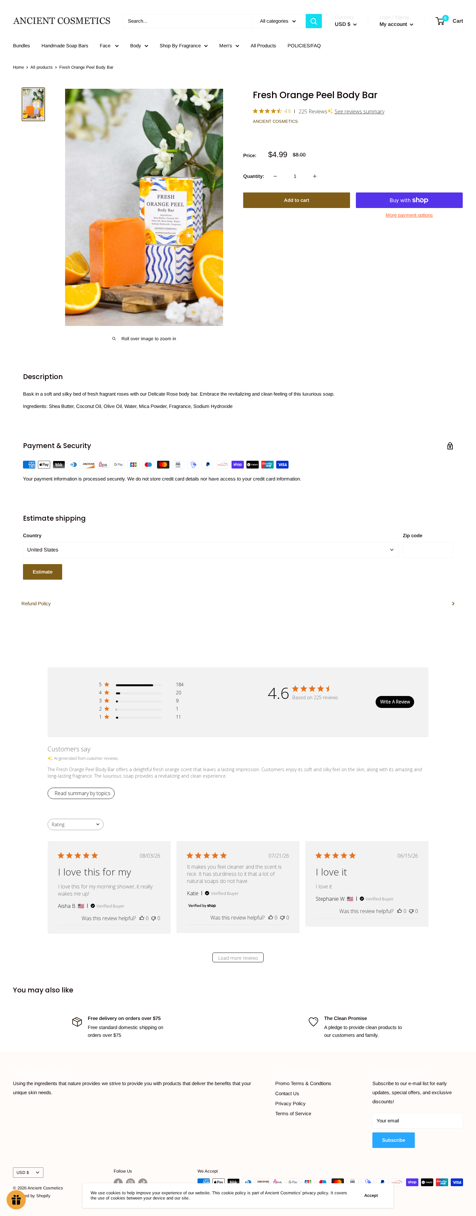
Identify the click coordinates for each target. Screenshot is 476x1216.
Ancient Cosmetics (275, 121)
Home (18, 67)
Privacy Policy (290, 1103)
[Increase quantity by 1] (315, 176)
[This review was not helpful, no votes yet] (153, 918)
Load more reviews (238, 958)
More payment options (409, 215)
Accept (371, 1195)
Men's (225, 45)
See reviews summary (359, 111)
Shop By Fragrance (180, 45)
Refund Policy (36, 603)
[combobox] (76, 824)
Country (32, 535)
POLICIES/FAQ (304, 45)
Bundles (21, 45)
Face (106, 45)
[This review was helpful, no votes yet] (142, 918)
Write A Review (395, 702)
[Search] (314, 21)
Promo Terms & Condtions (303, 1083)
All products (41, 67)
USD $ (23, 1172)
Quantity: (253, 176)
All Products (263, 45)
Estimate (42, 571)
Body (135, 45)
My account (394, 24)
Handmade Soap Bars (64, 45)
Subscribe (393, 1140)
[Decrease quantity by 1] (275, 176)
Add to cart (296, 200)
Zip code (412, 535)
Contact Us (287, 1093)
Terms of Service (293, 1113)
